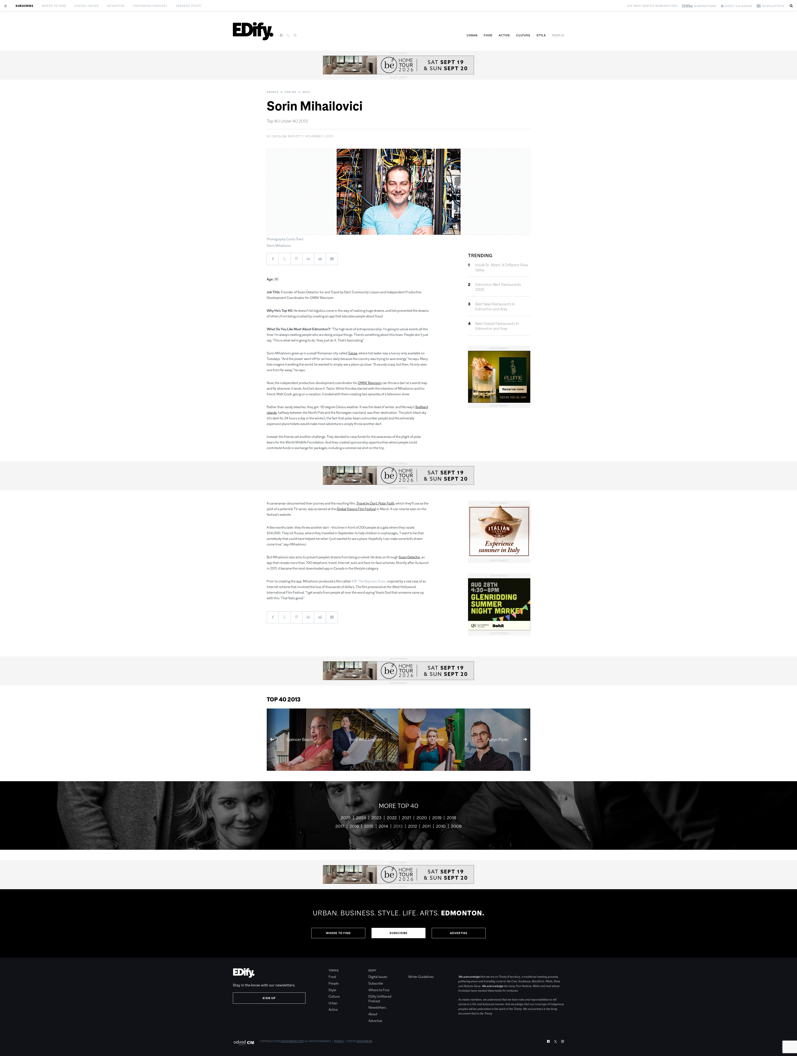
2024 (361, 817)
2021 (406, 817)
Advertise (116, 6)
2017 (339, 826)
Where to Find (54, 6)
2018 (451, 817)
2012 (412, 826)
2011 (426, 826)
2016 (354, 826)
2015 (368, 826)
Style (541, 35)
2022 (392, 817)
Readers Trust (188, 6)
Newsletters (377, 1007)
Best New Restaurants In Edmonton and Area (495, 307)
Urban (472, 35)
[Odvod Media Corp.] (244, 1043)
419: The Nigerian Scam (368, 581)
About (372, 1014)
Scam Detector (409, 557)
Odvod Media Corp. (292, 1041)
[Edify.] (253, 31)
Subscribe (24, 6)
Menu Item (416, 970)
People (558, 35)
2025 (346, 817)
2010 (441, 826)
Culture (523, 35)
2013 (306, 92)
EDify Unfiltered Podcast (379, 998)
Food (488, 35)
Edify (372, 970)
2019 (436, 817)
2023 (376, 817)
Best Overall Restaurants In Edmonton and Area (497, 326)
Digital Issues (87, 6)
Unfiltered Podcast (150, 6)
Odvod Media (364, 1041)
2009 (456, 826)
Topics (334, 970)
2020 (422, 817)
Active (504, 35)
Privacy (339, 1041)
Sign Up (269, 998)
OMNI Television (369, 383)
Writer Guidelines (421, 977)
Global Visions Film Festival (356, 509)
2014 (383, 826)
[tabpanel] (398, 923)
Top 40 (290, 92)
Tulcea (352, 353)
